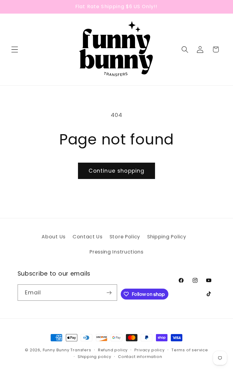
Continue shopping (117, 170)
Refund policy (113, 350)
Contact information (140, 356)
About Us (54, 236)
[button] (14, 49)
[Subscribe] (109, 292)
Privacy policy (149, 350)
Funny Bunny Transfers (67, 350)
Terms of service (189, 350)
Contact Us (88, 236)
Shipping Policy (166, 236)
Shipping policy (94, 356)
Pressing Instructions (116, 251)
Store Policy (125, 236)
